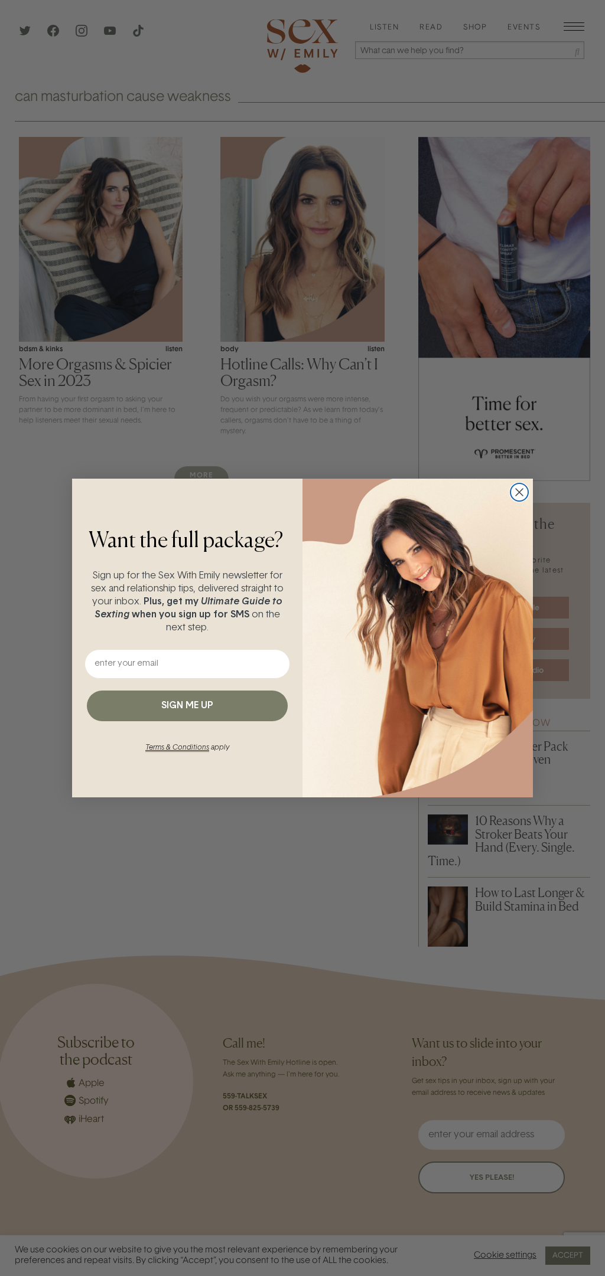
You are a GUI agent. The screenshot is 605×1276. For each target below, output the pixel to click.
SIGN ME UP (187, 706)
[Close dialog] (519, 492)
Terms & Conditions (177, 747)
